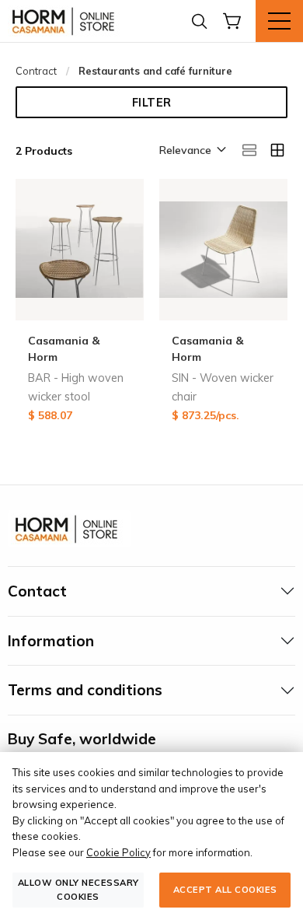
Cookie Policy (118, 852)
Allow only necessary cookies (78, 889)
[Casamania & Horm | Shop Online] (66, 21)
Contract (36, 71)
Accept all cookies (225, 889)
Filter (152, 103)
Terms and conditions (85, 689)
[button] (191, 150)
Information (51, 640)
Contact (37, 591)
